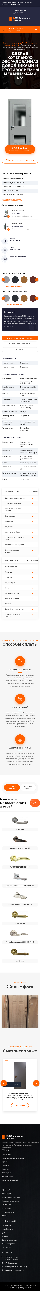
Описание (20, 350)
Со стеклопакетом (8, 1212)
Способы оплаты (7, 1229)
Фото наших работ (8, 1244)
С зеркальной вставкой (10, 1180)
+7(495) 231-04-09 (15, 28)
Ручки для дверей (11, 787)
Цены (3, 1233)
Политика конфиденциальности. (20, 1288)
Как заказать (6, 1225)
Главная (6, 43)
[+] (6, 214)
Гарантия (5, 1236)
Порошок (5, 1162)
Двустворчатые (7, 1176)
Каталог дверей (17, 43)
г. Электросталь (20, 11)
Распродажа (6, 1247)
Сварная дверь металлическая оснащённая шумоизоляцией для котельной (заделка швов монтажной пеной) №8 (20, 1096)
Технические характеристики (20, 338)
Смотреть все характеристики (12, 199)
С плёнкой (5, 1165)
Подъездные (6, 1208)
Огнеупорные (6, 1173)
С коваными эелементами (11, 1197)
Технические (6, 1205)
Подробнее (20, 1106)
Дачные (4, 1216)
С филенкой (6, 1190)
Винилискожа (6, 1154)
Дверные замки (28, 787)
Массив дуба (6, 1193)
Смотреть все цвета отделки (12, 286)
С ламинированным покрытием (13, 1158)
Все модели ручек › (34, 803)
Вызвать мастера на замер (21, 160)
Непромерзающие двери (10, 1201)
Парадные (5, 1169)
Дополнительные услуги (20, 344)
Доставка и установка (9, 1240)
